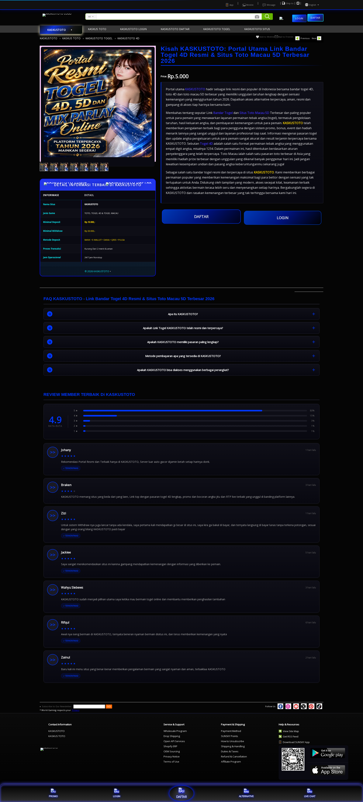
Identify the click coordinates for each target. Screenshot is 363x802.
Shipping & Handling (233, 746)
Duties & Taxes (229, 751)
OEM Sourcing (172, 751)
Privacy (75, 710)
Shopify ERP (170, 746)
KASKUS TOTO (71, 38)
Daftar (315, 18)
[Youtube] (296, 706)
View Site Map (291, 731)
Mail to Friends (285, 36)
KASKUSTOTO (48, 38)
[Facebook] (280, 706)
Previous (304, 38)
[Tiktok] (319, 706)
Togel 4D (206, 143)
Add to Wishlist (267, 36)
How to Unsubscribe (232, 741)
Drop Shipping (172, 736)
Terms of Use (171, 761)
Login (299, 18)
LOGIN (283, 217)
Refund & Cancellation (234, 756)
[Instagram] (288, 706)
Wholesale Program (175, 731)
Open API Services (174, 741)
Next (314, 38)
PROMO (53, 796)
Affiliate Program (231, 761)
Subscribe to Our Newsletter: (57, 706)
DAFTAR (201, 216)
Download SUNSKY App (296, 742)
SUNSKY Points (229, 736)
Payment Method (231, 731)
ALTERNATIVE (246, 796)
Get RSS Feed (290, 736)
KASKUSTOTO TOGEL (98, 38)
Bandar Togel (223, 113)
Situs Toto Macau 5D (254, 113)
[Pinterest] (311, 706)
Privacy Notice (172, 756)
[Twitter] (304, 706)
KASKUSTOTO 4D (128, 38)
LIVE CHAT (309, 796)
